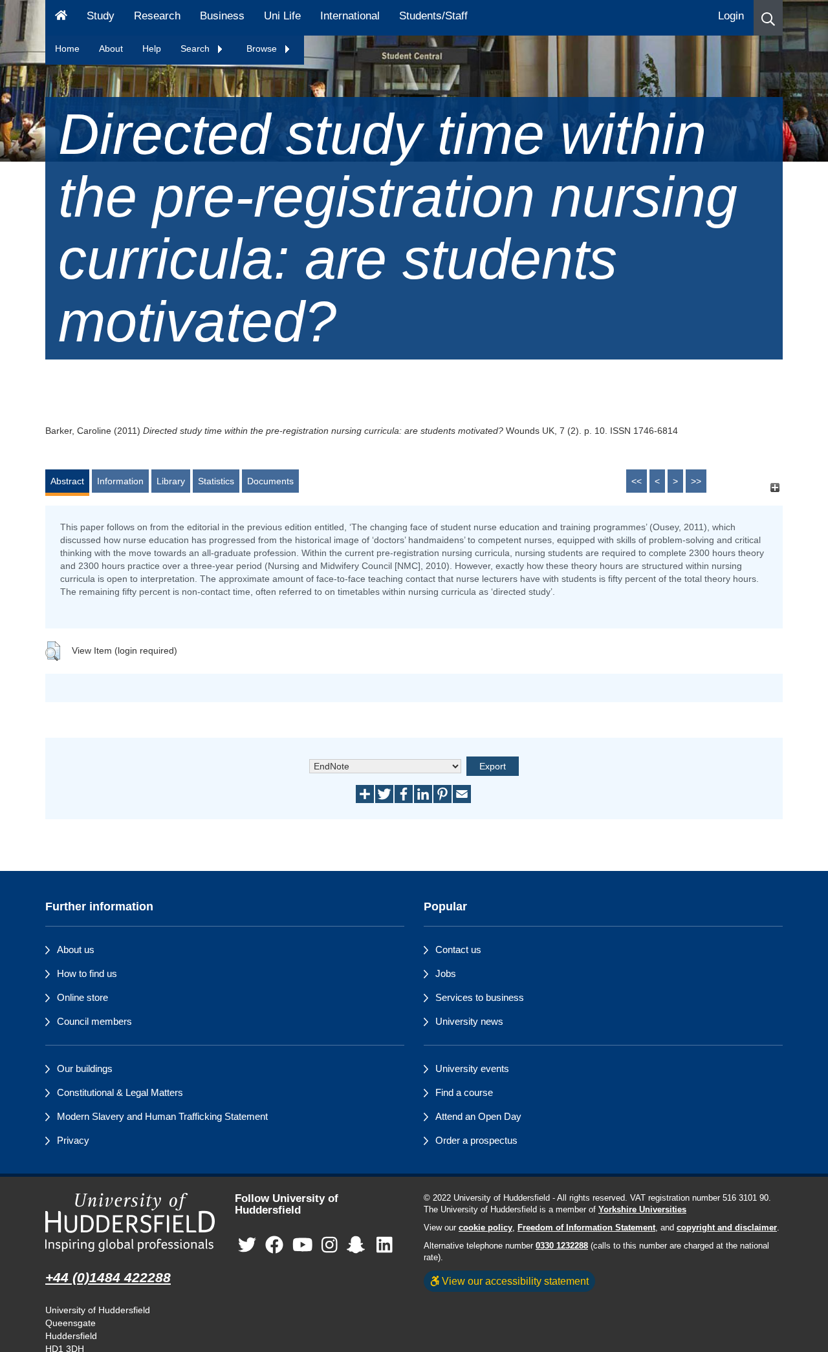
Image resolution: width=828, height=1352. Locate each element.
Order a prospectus (476, 1140)
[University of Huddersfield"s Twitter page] (247, 1246)
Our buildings (85, 1068)
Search (196, 48)
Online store (82, 997)
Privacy (73, 1140)
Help (151, 48)
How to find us (87, 973)
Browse (262, 48)
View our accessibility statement (514, 1281)
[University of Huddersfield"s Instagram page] (329, 1246)
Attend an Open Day (478, 1116)
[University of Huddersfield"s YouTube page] (302, 1246)
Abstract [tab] (67, 481)
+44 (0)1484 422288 (108, 1277)
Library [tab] (171, 481)
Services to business (479, 997)
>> (696, 481)
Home (67, 48)
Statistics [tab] (216, 481)
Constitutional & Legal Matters (120, 1092)
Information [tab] (120, 481)
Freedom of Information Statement (586, 1227)
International (350, 16)
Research (157, 16)
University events (472, 1068)
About (111, 48)
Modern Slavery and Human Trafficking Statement (162, 1116)
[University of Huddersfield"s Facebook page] (274, 1246)
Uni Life (282, 16)
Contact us (458, 949)
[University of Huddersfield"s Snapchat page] (358, 1246)
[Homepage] (61, 18)
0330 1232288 (562, 1245)
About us (75, 949)
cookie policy (485, 1227)
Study (100, 16)
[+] (774, 487)
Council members (94, 1021)
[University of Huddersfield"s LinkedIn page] (384, 1246)
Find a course (464, 1092)
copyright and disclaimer (727, 1227)
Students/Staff (433, 16)
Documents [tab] (270, 481)
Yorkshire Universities (642, 1209)
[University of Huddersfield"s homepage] (130, 1222)
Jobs (445, 973)
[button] (768, 18)
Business (222, 16)
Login (731, 16)
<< (636, 481)
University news (469, 1021)
